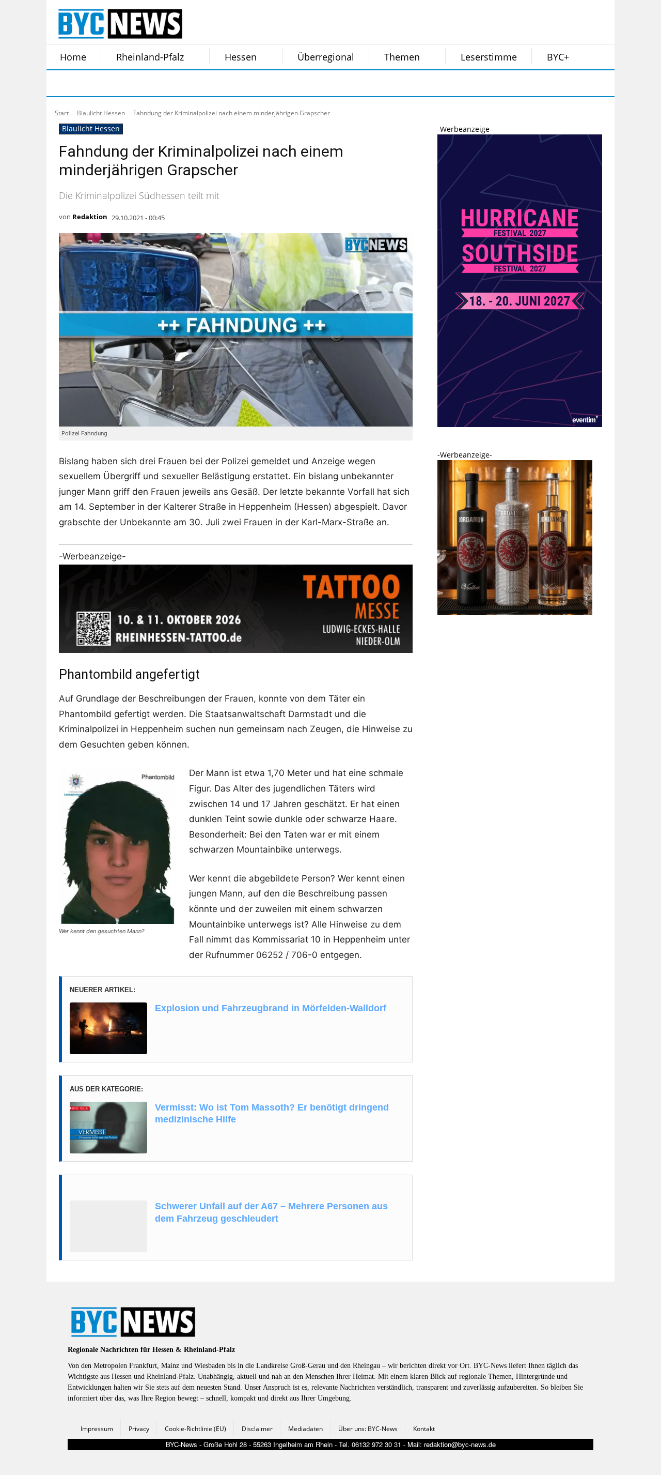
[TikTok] (138, 83)
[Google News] (216, 83)
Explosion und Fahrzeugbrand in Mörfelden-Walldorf (270, 1008)
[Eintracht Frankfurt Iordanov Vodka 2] (514, 612)
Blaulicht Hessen (101, 113)
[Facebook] (61, 83)
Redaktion (89, 216)
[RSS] (112, 83)
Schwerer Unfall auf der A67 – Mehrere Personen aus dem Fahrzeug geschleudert (271, 1212)
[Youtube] (190, 83)
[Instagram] (86, 83)
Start (62, 113)
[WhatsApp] (164, 83)
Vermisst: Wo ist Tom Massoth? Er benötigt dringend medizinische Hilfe (272, 1113)
